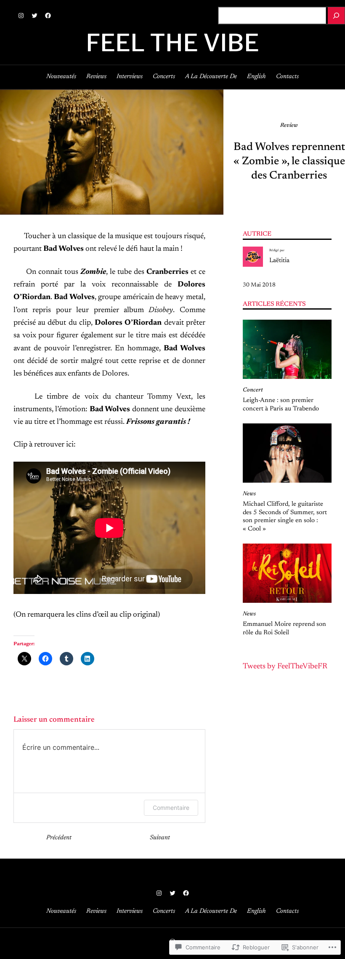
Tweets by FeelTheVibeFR (285, 666)
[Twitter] (34, 15)
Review (289, 126)
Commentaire (171, 807)
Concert (253, 390)
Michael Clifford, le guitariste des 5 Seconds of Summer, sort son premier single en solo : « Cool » (285, 517)
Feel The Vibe (172, 43)
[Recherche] (336, 15)
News (249, 494)
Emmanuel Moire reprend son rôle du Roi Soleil (284, 628)
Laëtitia (279, 260)
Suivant (160, 838)
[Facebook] (48, 15)
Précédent (59, 838)
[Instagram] (21, 15)
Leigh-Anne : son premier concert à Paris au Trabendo (281, 404)
